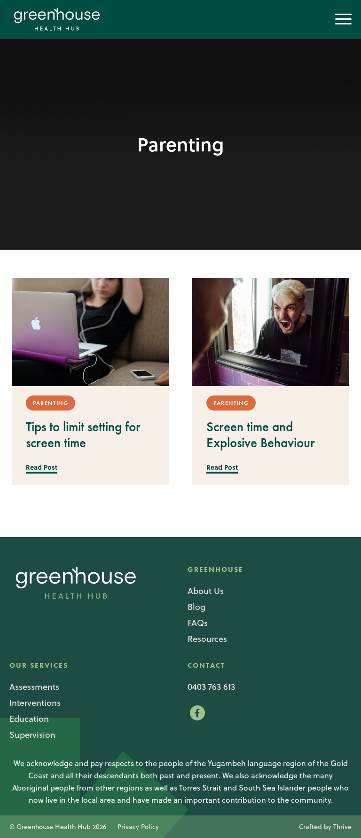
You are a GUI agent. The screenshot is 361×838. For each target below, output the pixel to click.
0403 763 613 (211, 687)
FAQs (198, 623)
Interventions (35, 703)
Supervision (32, 735)
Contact (206, 665)
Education (29, 719)
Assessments (34, 687)
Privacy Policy (138, 826)
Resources (207, 639)
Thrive (342, 826)
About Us (206, 591)
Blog (196, 607)
